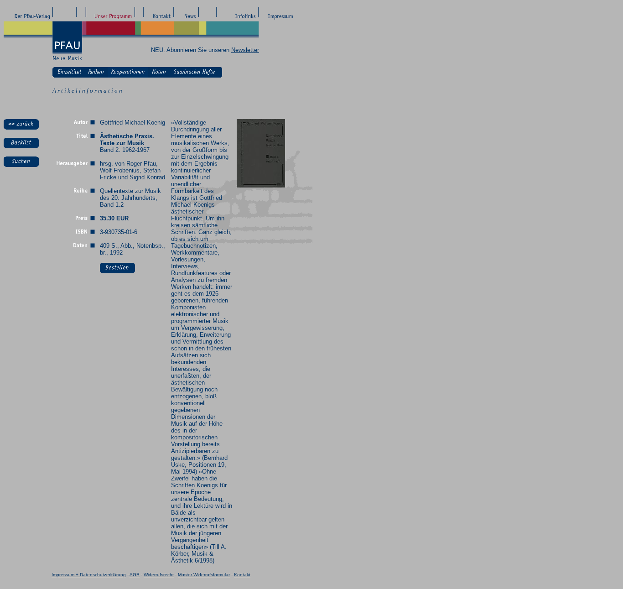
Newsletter (245, 50)
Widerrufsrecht (159, 574)
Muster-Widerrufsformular (204, 574)
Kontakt (242, 574)
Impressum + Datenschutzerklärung (89, 574)
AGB (135, 574)
